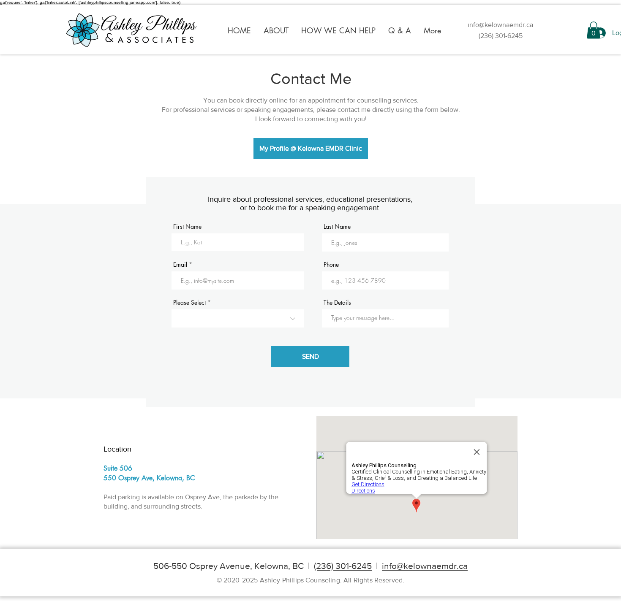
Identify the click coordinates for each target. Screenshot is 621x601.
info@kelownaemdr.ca (500, 24)
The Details (337, 303)
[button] (276, 30)
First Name (187, 227)
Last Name (337, 227)
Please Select (189, 303)
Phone (331, 265)
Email (180, 265)
